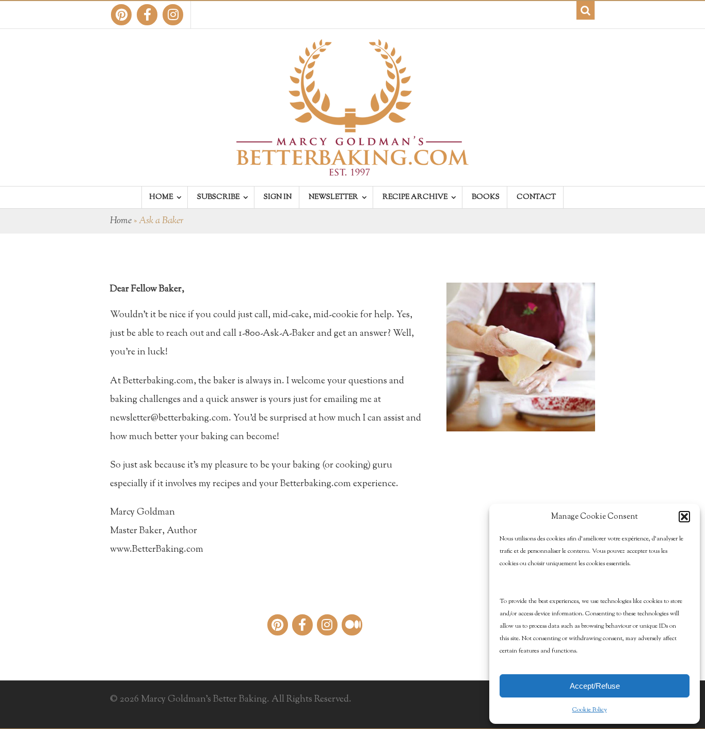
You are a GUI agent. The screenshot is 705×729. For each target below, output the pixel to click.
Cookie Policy (589, 710)
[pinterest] (121, 14)
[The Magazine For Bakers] (352, 169)
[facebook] (147, 14)
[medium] (352, 624)
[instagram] (173, 14)
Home (121, 221)
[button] (684, 516)
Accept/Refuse (595, 685)
